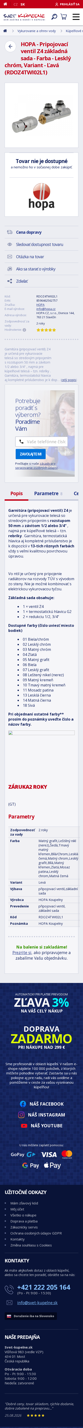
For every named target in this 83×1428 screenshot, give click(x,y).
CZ (16, 4)
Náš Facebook (47, 1104)
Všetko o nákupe (23, 1215)
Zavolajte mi (31, 454)
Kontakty (17, 1239)
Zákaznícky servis (24, 1227)
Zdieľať (21, 281)
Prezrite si (21, 952)
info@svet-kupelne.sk (37, 1302)
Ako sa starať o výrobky (35, 269)
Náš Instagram (46, 1115)
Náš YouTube (46, 1125)
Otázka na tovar (30, 256)
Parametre (48, 493)
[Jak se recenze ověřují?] (24, 330)
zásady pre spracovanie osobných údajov (36, 465)
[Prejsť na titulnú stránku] (24, 17)
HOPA (40, 305)
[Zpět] (10, 46)
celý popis (69, 380)
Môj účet (17, 1209)
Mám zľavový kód (24, 1203)
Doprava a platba (24, 1221)
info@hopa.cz (46, 309)
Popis (16, 493)
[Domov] (7, 4)
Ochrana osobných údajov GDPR (36, 1233)
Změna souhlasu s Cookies (31, 1245)
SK (23, 4)
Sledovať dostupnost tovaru (39, 244)
